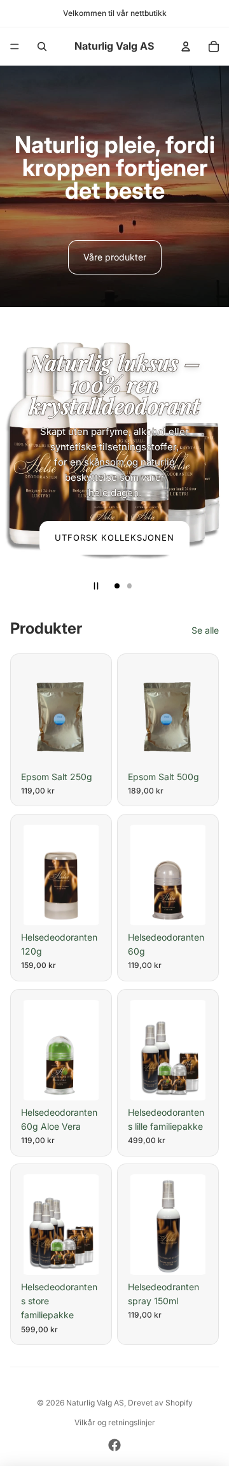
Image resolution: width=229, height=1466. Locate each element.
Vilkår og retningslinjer (114, 1422)
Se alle (205, 630)
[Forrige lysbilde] (15, 453)
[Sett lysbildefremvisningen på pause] (96, 586)
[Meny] (14, 46)
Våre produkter (114, 257)
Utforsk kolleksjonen (115, 537)
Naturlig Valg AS (95, 1402)
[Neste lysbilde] (213, 453)
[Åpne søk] (42, 46)
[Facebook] (114, 1445)
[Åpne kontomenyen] (186, 46)
